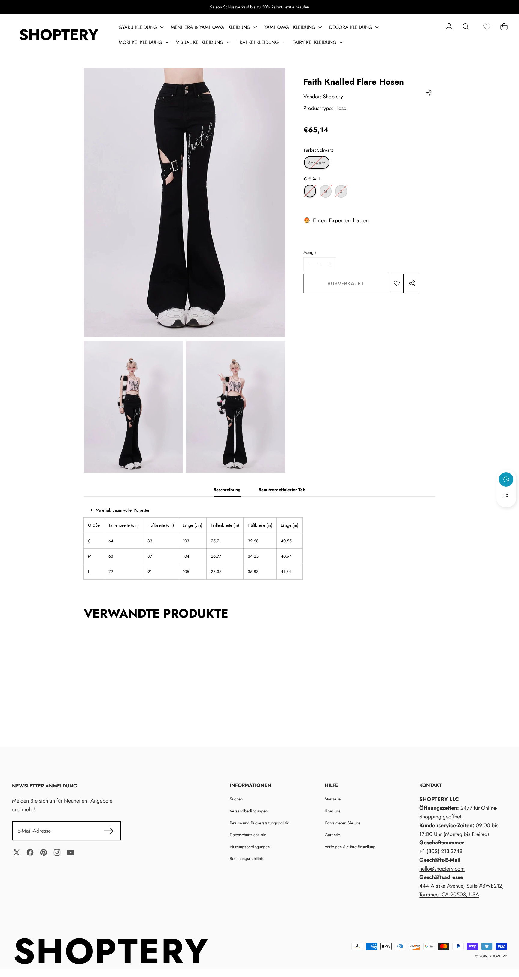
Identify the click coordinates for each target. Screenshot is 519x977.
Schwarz (318, 164)
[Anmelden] (449, 26)
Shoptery (333, 96)
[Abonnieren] (108, 830)
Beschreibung (227, 490)
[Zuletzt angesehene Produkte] (506, 479)
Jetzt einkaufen (296, 7)
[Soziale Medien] (506, 495)
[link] (486, 26)
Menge (309, 252)
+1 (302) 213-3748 (441, 851)
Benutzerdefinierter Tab (282, 490)
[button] (466, 26)
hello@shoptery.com (442, 869)
